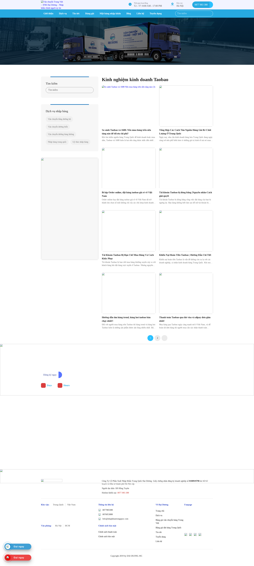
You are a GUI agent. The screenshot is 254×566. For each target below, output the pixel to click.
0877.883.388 (123, 493)
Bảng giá (89, 13)
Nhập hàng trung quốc (57, 142)
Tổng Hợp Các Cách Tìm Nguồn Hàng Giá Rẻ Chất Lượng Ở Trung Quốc (185, 132)
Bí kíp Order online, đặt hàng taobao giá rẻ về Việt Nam (127, 194)
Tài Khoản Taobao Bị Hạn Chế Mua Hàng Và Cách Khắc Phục (128, 257)
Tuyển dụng (156, 13)
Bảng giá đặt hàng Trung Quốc (168, 528)
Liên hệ (140, 13)
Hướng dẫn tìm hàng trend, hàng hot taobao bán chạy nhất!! (126, 319)
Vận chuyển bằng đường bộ (59, 119)
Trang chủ (160, 511)
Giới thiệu (48, 13)
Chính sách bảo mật (106, 536)
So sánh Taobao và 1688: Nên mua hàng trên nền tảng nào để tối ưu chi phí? (126, 132)
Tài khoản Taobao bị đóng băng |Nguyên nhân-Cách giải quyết (185, 194)
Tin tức (76, 13)
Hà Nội (180, 6)
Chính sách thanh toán (107, 532)
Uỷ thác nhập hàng (80, 142)
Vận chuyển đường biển (58, 127)
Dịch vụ (63, 13)
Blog (128, 13)
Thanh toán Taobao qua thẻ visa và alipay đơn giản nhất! (184, 319)
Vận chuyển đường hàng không (61, 134)
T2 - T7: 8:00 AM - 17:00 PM (148, 6)
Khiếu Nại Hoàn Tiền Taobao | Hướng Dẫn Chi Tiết (185, 255)
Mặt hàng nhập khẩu (110, 13)
